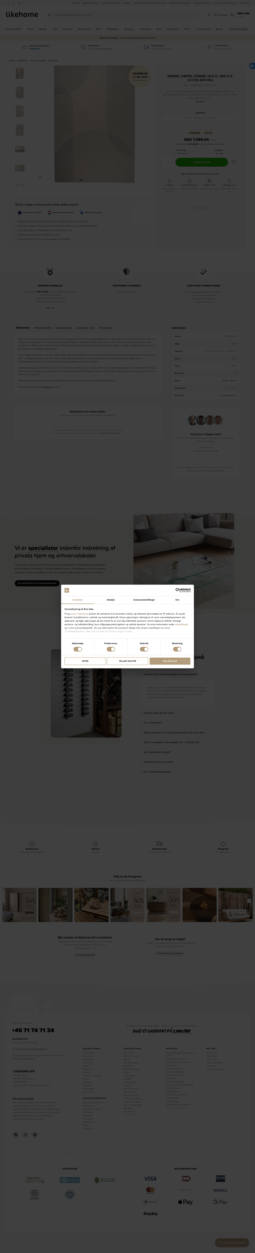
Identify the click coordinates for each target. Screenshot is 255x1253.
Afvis (85, 661)
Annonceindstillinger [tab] (144, 600)
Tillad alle (170, 661)
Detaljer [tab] (111, 600)
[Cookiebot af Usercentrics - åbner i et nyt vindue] (178, 590)
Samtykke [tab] (78, 600)
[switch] (111, 649)
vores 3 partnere (79, 614)
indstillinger (181, 624)
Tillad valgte (127, 661)
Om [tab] (177, 600)
